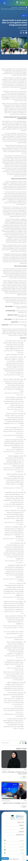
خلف (23, 15)
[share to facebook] (26, 33)
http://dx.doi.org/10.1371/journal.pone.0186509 (13, 580)
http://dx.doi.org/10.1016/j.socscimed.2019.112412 (14, 453)
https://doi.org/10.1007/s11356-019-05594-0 (14, 562)
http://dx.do (20, 353)
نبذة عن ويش (20, 822)
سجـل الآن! (5, 858)
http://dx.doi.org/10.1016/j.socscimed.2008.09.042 (14, 471)
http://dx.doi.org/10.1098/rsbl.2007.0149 (14, 612)
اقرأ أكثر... (23, 777)
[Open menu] (4, 3)
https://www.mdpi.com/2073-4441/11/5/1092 (15, 410)
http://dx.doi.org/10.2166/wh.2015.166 (13, 489)
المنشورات (21, 825)
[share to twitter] (23, 33)
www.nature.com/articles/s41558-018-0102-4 (14, 394)
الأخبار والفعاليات (20, 834)
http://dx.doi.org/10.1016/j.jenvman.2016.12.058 (13, 598)
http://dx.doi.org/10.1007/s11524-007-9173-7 (14, 657)
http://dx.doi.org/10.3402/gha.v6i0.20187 (14, 376)
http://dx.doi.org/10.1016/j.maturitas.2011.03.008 (13, 540)
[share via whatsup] (21, 33)
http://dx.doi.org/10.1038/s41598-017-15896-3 (14, 523)
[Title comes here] (20, 2)
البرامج (22, 828)
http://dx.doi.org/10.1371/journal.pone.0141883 (13, 507)
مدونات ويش (14, 7)
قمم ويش (21, 831)
